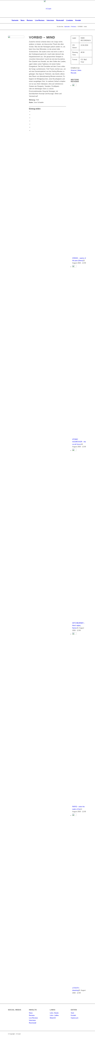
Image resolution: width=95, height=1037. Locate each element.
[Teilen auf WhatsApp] (31, 121)
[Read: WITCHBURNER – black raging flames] (74, 450)
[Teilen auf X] (31, 114)
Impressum (74, 1018)
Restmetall (32, 1023)
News (31, 1013)
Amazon (74, 70)
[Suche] (83, 20)
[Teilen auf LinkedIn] (31, 127)
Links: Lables (54, 1015)
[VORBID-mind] (16, 44)
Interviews (32, 1020)
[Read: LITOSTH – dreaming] (74, 815)
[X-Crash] (47, 8)
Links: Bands (54, 1013)
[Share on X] (31, 118)
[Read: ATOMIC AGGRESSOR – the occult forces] (74, 267)
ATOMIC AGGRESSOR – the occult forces (79, 441)
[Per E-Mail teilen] (31, 130)
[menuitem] (14, 20)
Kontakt (73, 1015)
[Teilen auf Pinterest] (31, 124)
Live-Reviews (33, 1018)
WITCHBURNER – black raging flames (78, 625)
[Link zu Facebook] (85, 9)
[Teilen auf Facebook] (31, 111)
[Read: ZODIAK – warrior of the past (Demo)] (74, 85)
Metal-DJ (53, 1018)
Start (72, 1013)
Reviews (32, 1015)
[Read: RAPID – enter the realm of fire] (74, 634)
